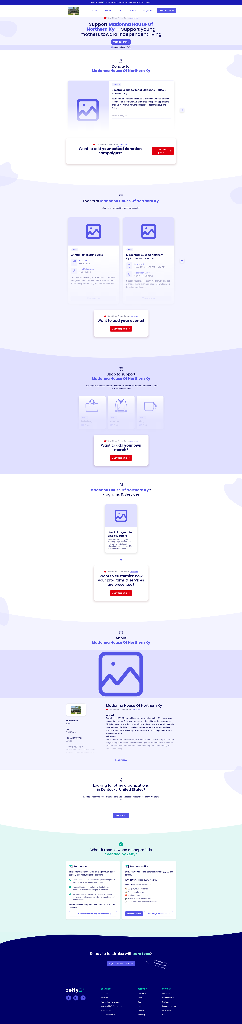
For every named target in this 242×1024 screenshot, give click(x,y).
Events (108, 10)
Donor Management (109, 1014)
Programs (147, 10)
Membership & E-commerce (111, 1006)
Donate (95, 10)
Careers (141, 1010)
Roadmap (141, 1014)
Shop (120, 10)
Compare (165, 994)
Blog (139, 1002)
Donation (104, 994)
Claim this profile (166, 10)
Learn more (134, 18)
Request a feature (169, 1006)
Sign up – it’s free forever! (121, 963)
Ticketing (104, 998)
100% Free (142, 994)
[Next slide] (182, 110)
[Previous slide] (60, 110)
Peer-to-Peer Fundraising (110, 1002)
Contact (165, 1002)
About (133, 10)
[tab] (121, 560)
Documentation (168, 998)
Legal (140, 1006)
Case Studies (167, 1010)
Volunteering (106, 1010)
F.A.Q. (164, 1014)
